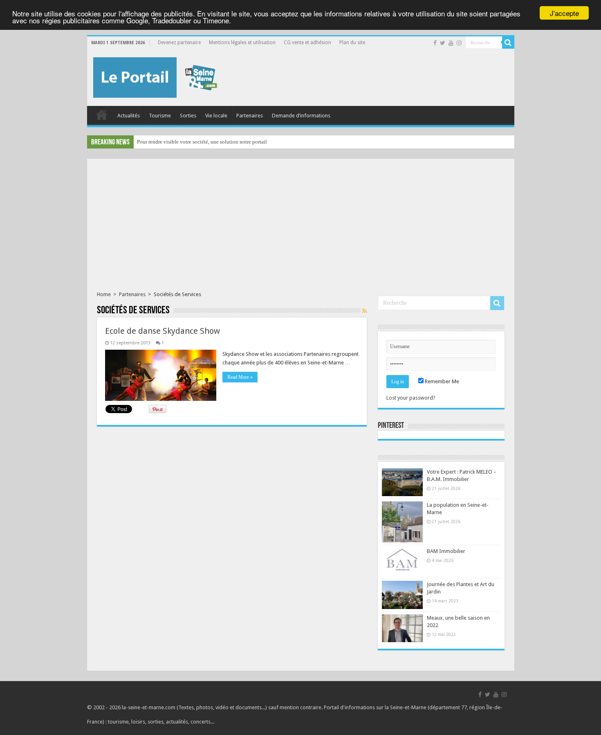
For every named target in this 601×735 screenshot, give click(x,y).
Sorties (188, 115)
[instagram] (459, 43)
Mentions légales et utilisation (242, 42)
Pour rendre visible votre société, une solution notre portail (202, 142)
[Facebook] (435, 43)
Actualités (128, 115)
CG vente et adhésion (307, 42)
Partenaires (249, 115)
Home (104, 294)
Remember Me (441, 381)
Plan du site (352, 42)
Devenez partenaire (179, 42)
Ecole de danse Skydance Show (162, 331)
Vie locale (216, 115)
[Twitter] (442, 43)
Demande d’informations (301, 115)
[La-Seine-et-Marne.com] (155, 76)
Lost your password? (410, 398)
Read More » (240, 377)
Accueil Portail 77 (101, 114)
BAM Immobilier (446, 551)
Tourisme (160, 115)
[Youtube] (451, 43)
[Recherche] (508, 42)
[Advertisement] (301, 230)
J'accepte (564, 13)
